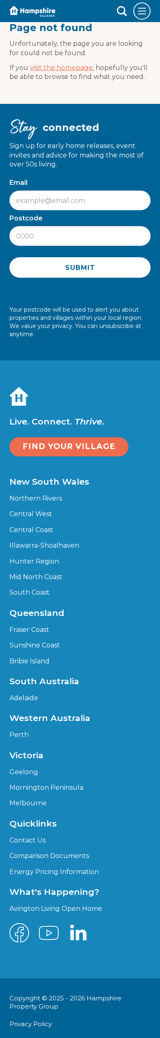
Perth (19, 735)
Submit (80, 268)
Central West (30, 514)
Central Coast (31, 530)
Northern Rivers (35, 498)
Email (20, 182)
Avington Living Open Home (55, 908)
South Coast (29, 592)
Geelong (23, 772)
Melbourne (28, 803)
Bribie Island (29, 661)
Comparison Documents (49, 856)
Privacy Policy (31, 1024)
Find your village (69, 446)
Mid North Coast (35, 577)
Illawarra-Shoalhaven (44, 545)
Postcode (28, 218)
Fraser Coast (29, 630)
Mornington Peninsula (46, 787)
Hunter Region (34, 561)
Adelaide (23, 698)
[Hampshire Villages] (32, 11)
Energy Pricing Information (54, 872)
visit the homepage (61, 68)
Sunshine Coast (34, 645)
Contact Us (27, 840)
